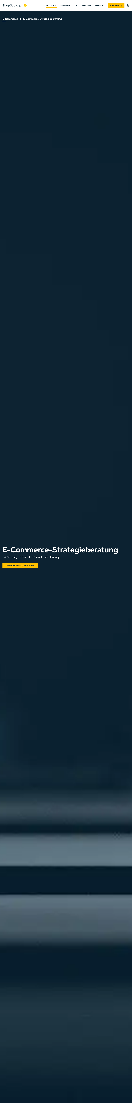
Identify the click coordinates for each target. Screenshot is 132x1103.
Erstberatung (116, 5)
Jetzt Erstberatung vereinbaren (20, 565)
